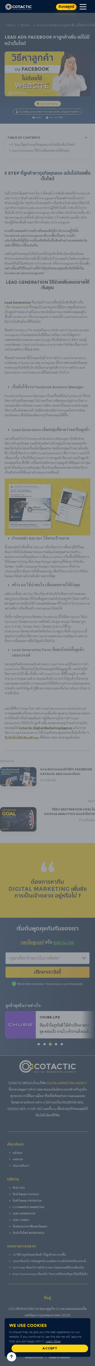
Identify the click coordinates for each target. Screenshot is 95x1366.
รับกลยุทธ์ (66, 7)
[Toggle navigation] (83, 6)
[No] (89, 1337)
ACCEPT (49, 1348)
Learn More (53, 1341)
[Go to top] (11, 1356)
